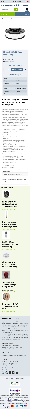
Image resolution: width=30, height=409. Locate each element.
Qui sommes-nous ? (7, 345)
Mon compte (5, 355)
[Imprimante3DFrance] (15, 5)
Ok (2, 407)
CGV (21, 347)
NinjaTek (12, 61)
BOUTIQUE (5, 14)
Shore (5, 78)
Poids (5, 88)
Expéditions (5, 348)
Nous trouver (16, 345)
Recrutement (5, 347)
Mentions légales (14, 347)
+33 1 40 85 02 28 (8, 367)
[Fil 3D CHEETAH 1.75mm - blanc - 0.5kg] (15, 34)
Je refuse (7, 407)
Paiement (11, 348)
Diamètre (6, 91)
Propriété (6, 83)
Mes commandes (21, 355)
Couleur (6, 93)
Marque (6, 81)
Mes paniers (12, 355)
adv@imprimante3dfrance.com (11, 369)
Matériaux (6, 86)
